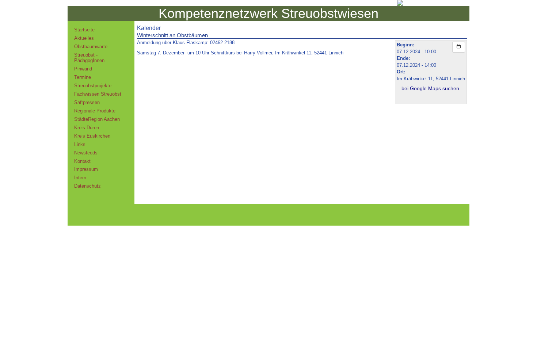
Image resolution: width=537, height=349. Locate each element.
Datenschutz (87, 186)
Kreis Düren (86, 127)
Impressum (86, 169)
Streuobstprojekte (92, 85)
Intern (80, 177)
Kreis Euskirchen (92, 136)
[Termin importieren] (458, 47)
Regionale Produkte (94, 111)
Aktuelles (84, 38)
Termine (82, 77)
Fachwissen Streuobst (97, 94)
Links (79, 144)
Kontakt (82, 161)
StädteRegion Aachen (97, 119)
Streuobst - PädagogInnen (89, 57)
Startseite (84, 29)
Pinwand (83, 69)
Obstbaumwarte (90, 46)
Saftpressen (87, 102)
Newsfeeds (86, 153)
